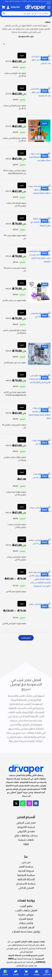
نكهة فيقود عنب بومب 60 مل (14, 300)
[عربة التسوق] (3, 7)
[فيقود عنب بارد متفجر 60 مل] (39, 354)
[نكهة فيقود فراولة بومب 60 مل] (39, 228)
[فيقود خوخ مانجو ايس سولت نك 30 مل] (39, 98)
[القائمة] (48, 7)
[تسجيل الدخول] (8, 7)
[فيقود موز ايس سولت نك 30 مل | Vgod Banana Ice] (39, 163)
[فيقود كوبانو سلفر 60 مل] (39, 582)
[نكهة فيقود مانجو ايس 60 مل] (39, 613)
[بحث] (4, 13)
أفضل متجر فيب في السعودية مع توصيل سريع (26, 684)
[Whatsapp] (23, 803)
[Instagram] (29, 803)
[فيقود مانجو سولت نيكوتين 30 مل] (39, 417)
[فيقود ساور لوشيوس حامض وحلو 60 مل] (39, 323)
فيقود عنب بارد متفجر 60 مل (15, 363)
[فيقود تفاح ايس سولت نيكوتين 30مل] (39, 517)
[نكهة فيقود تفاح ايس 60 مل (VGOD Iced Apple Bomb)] (39, 385)
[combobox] (28, 13)
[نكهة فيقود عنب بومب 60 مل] (39, 292)
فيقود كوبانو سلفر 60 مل (16, 591)
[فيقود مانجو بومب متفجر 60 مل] (39, 261)
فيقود (22, 55)
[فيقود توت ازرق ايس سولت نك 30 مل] (39, 66)
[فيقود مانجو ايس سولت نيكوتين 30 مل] (39, 549)
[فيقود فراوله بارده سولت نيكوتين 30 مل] (39, 483)
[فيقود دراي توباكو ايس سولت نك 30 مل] (39, 131)
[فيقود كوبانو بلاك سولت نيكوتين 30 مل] (39, 196)
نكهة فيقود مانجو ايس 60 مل (14, 623)
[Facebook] (36, 803)
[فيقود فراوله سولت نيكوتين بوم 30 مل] (39, 450)
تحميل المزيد (26, 638)
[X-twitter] (16, 803)
